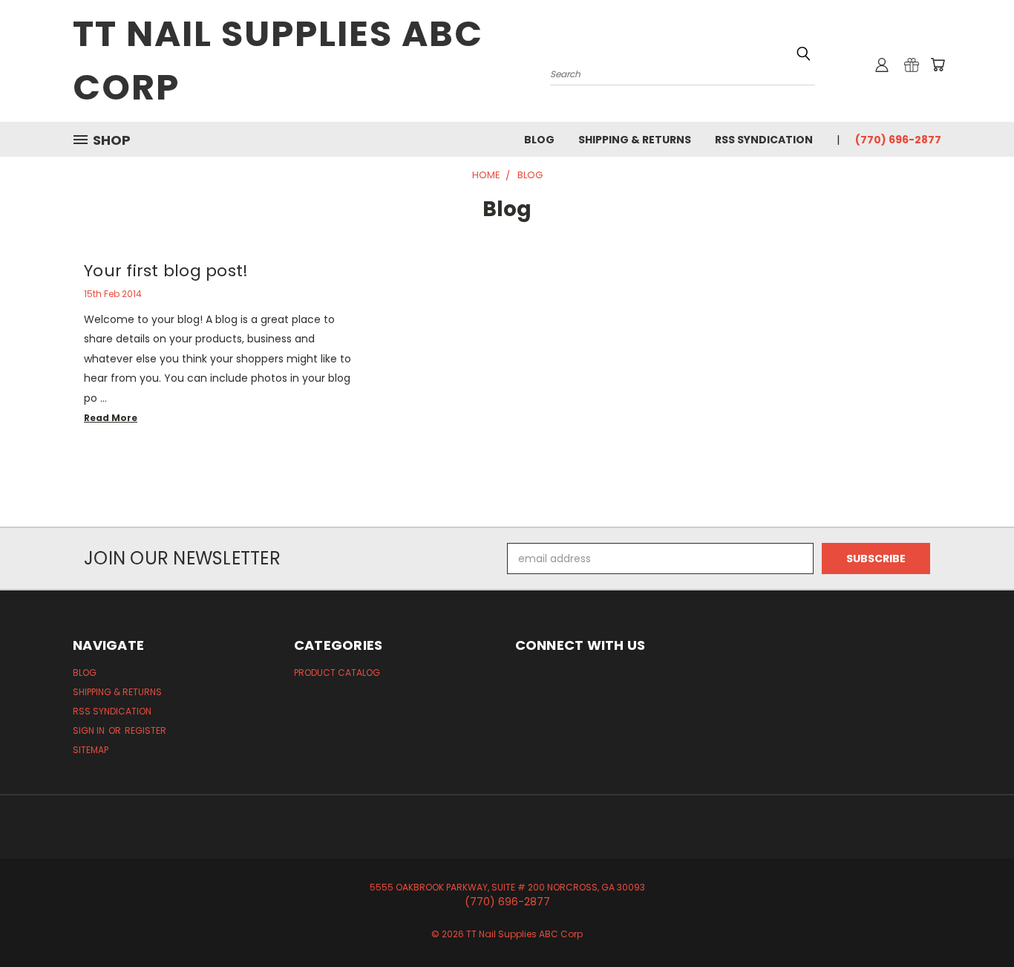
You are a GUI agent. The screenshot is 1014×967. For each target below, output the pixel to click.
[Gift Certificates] (911, 64)
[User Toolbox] (881, 64)
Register (145, 730)
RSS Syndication (764, 139)
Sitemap (90, 749)
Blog (539, 139)
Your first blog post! (166, 270)
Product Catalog (337, 672)
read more (110, 417)
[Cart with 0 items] (937, 64)
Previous (975, 920)
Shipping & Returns (634, 139)
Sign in (90, 730)
